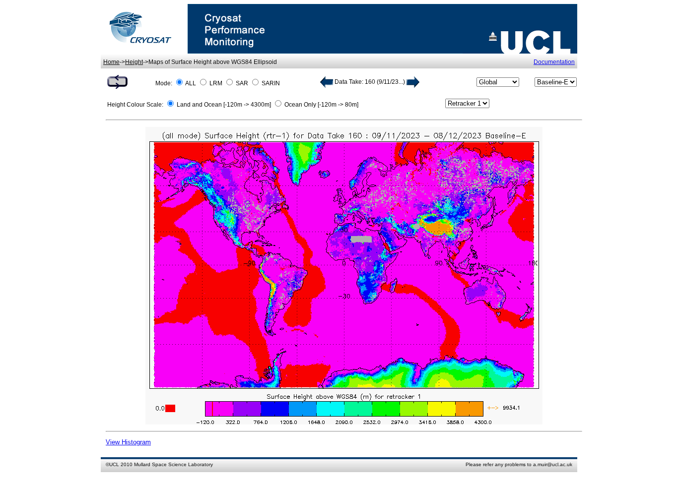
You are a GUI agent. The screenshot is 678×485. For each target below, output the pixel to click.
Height (134, 62)
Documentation (554, 62)
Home (111, 62)
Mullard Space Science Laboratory (173, 464)
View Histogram (128, 442)
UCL (114, 464)
